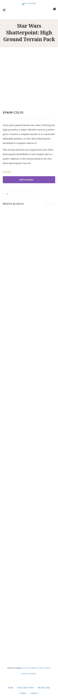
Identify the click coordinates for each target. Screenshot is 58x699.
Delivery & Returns (29, 673)
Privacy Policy (44, 668)
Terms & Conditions (30, 668)
